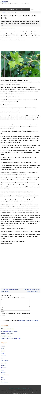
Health (2, 353)
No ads (2, 369)
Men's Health (3, 367)
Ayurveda (3, 345)
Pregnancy (3, 372)
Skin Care (3, 379)
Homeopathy (3, 362)
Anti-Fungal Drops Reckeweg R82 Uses (9, 330)
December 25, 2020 (11, 27)
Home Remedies (4, 360)
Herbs (4, 12)
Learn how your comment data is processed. (28, 320)
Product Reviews (4, 374)
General (2, 348)
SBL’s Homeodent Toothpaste (7, 328)
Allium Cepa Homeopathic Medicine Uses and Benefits (9, 290)
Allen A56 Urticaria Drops (6, 335)
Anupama (4, 27)
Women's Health (4, 381)
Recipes (2, 377)
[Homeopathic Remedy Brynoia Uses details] (20, 76)
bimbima (4, 2)
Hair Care (3, 350)
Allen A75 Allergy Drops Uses (7, 333)
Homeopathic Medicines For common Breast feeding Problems (31, 290)
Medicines (3, 365)
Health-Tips (3, 355)
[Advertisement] (9, 46)
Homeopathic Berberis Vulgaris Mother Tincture (11, 338)
